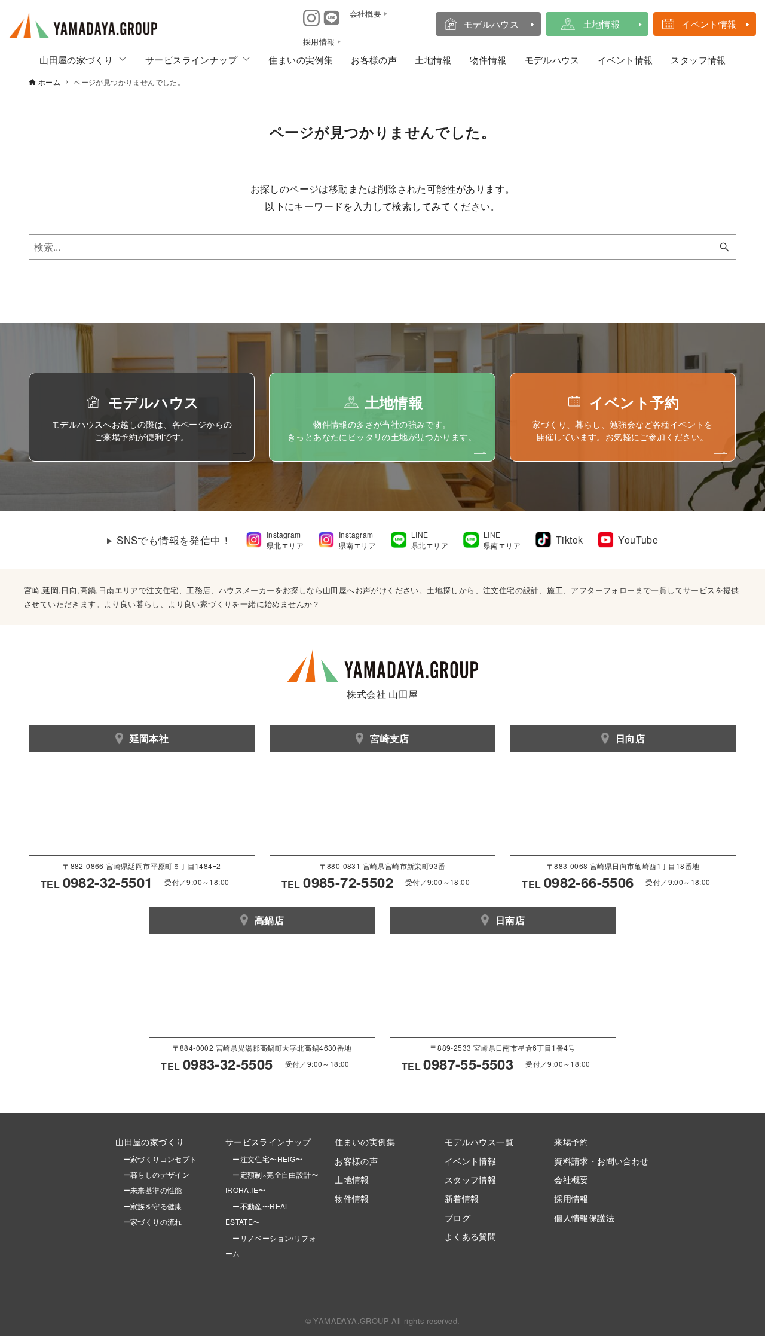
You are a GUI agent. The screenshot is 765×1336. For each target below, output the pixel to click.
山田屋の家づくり (76, 59)
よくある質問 (470, 1236)
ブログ (457, 1217)
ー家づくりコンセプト (156, 1159)
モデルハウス (491, 23)
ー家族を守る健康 (148, 1206)
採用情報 (571, 1198)
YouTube (638, 540)
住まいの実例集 (300, 59)
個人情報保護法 (584, 1217)
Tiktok (569, 540)
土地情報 (601, 23)
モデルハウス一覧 (479, 1141)
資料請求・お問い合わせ (601, 1160)
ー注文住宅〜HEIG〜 (267, 1159)
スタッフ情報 (698, 59)
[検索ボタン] (724, 247)
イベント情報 (708, 23)
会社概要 (571, 1179)
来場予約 (571, 1141)
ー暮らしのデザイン (156, 1174)
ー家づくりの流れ (148, 1221)
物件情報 (488, 59)
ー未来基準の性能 (148, 1190)
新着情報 (462, 1198)
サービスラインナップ (191, 59)
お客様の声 (374, 59)
